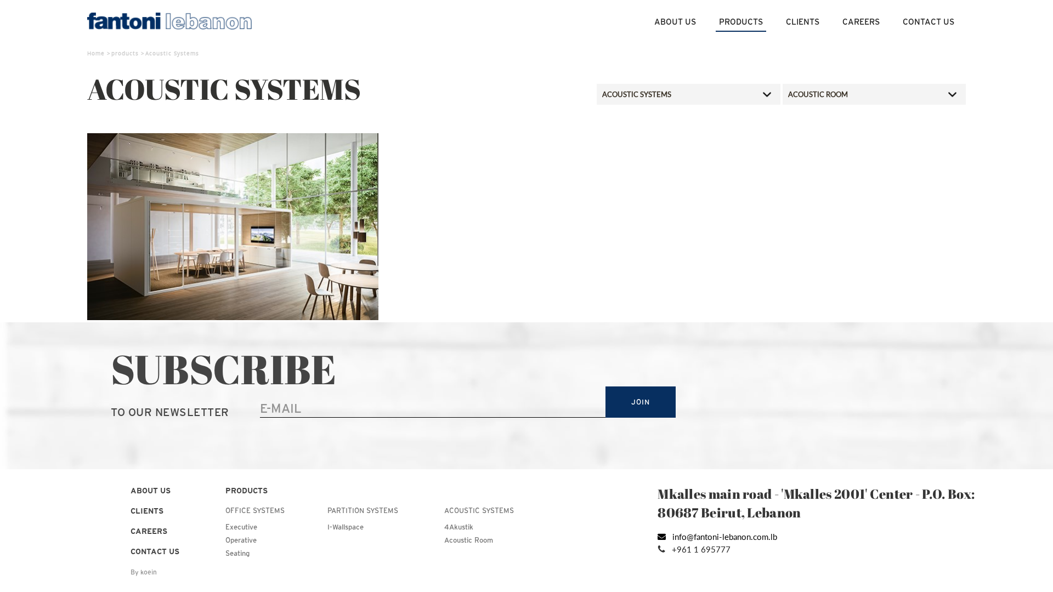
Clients (802, 21)
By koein (144, 572)
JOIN (640, 402)
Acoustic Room (468, 540)
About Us (675, 21)
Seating (237, 553)
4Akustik (458, 527)
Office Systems (255, 510)
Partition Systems (362, 510)
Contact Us (928, 21)
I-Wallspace (345, 527)
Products (741, 21)
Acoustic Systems (479, 510)
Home (96, 53)
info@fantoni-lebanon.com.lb (724, 537)
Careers (861, 21)
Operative (241, 540)
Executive (241, 527)
